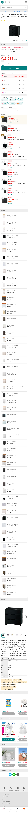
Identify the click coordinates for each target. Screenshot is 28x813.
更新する (15, 52)
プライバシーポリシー (6, 803)
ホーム (2, 11)
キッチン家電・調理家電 (8, 684)
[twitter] (10, 775)
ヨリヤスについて (5, 794)
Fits (15, 679)
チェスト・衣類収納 (7, 689)
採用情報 (3, 799)
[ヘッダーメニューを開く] (25, 2)
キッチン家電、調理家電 (14, 11)
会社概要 (3, 806)
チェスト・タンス (7, 679)
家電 (6, 11)
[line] (14, 775)
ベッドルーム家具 (21, 682)
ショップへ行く (14, 68)
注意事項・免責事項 (6, 801)
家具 (13, 682)
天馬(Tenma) (5, 682)
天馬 (20, 679)
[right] (26, 617)
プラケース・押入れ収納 (8, 687)
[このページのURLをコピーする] (17, 774)
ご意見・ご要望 (5, 796)
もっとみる (3, 207)
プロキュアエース (9, 63)
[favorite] (26, 14)
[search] (25, 7)
